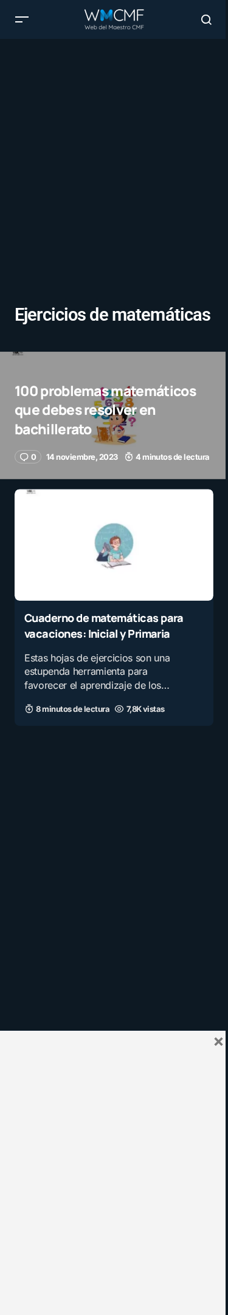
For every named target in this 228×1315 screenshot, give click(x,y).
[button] (21, 19)
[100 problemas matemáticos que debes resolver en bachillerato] (114, 416)
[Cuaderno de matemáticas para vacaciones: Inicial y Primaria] (114, 545)
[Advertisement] (114, 153)
